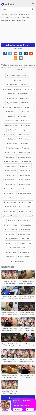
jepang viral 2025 (13, 103)
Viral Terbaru (23, 116)
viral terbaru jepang (12, 239)
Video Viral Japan (10, 202)
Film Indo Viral (25, 139)
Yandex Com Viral (11, 243)
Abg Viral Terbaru (10, 134)
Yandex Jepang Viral (10, 252)
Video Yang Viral (28, 216)
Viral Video (26, 239)
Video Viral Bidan (26, 180)
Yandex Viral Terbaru (18, 261)
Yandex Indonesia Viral (18, 248)
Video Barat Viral (11, 171)
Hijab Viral (29, 89)
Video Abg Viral (25, 166)
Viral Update (26, 121)
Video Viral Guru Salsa (11, 189)
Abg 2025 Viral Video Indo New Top (18, 75)
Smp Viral (29, 107)
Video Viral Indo (9, 193)
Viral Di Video (24, 220)
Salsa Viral (8, 107)
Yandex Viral (26, 125)
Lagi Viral (26, 103)
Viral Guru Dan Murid (11, 225)
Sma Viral (19, 107)
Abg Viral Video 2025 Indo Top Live (18, 85)
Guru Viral (18, 89)
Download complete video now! (19, 45)
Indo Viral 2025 (11, 152)
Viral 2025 (26, 112)
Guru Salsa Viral (13, 143)
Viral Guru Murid (26, 225)
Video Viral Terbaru (13, 112)
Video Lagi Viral (25, 171)
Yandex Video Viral (12, 125)
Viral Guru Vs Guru (12, 229)
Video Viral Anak (11, 180)
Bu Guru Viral (12, 139)
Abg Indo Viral (13, 130)
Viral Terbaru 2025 (12, 121)
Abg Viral (18, 80)
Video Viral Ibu (27, 189)
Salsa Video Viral (11, 166)
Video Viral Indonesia (25, 193)
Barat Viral (8, 89)
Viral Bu (12, 116)
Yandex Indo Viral (26, 243)
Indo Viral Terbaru (25, 152)
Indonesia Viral (12, 98)
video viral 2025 (25, 175)
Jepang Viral (27, 162)
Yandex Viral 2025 (24, 257)
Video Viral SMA (11, 207)
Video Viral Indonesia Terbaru (18, 198)
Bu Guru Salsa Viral (25, 134)
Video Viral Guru (25, 184)
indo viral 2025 (23, 94)
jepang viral (25, 98)
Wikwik (9, 4)
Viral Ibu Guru (26, 229)
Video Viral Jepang (25, 202)
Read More (17, 69)
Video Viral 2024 (11, 175)
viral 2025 (12, 220)
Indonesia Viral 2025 (25, 157)
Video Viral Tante (10, 211)
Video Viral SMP (25, 207)
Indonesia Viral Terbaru (12, 162)
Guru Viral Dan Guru (13, 148)
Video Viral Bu (11, 184)
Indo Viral (12, 94)
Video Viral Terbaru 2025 (11, 216)
